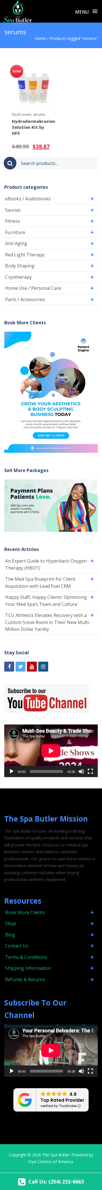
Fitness (12, 221)
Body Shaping (20, 266)
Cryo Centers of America (50, 1161)
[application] (51, 750)
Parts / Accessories (25, 299)
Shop (10, 923)
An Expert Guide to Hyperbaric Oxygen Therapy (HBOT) (46, 564)
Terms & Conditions (26, 957)
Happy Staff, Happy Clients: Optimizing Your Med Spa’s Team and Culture (46, 600)
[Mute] (81, 771)
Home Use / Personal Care (33, 288)
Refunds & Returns (25, 979)
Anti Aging (16, 243)
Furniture (15, 232)
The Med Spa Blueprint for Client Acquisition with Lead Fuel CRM (40, 582)
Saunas (13, 210)
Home (40, 38)
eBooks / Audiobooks (28, 199)
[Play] (11, 771)
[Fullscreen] (90, 771)
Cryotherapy (18, 277)
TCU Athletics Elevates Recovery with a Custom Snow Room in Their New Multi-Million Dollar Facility (47, 622)
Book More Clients (25, 912)
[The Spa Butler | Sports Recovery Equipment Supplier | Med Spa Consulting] (17, 11)
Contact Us (16, 946)
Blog (10, 935)
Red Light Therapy (24, 255)
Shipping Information (28, 968)
